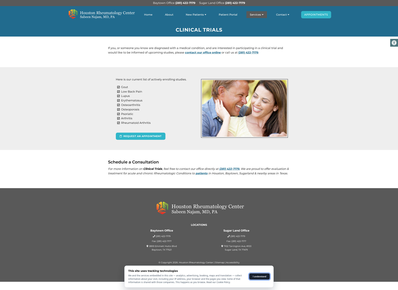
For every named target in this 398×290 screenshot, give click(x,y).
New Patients (195, 14)
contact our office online (203, 52)
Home (148, 14)
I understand (259, 276)
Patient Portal (228, 14)
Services (255, 14)
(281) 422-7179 (185, 3)
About (169, 14)
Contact (281, 14)
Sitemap (219, 262)
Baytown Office (164, 3)
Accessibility (233, 262)
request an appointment (142, 136)
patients (202, 173)
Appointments (316, 14)
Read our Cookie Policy (218, 282)
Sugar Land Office (212, 3)
